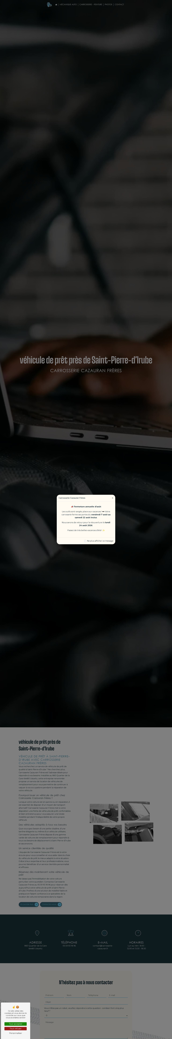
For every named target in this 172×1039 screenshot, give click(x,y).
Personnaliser (15, 1033)
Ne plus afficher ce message (100, 541)
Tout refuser (16, 1028)
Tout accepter (15, 1024)
